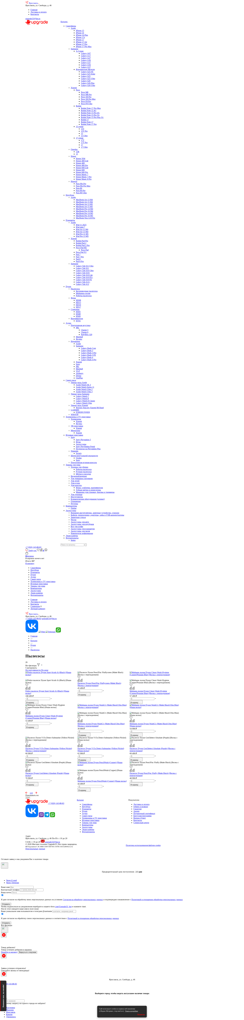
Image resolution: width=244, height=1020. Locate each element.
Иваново (10, 1010)
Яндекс (79, 339)
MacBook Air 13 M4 (84, 200)
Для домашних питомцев (82, 478)
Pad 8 (78, 259)
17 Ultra (84, 147)
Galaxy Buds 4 (87, 357)
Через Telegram (12, 883)
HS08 (78, 314)
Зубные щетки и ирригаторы (88, 490)
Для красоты (76, 485)
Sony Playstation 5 (83, 440)
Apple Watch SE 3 (83, 385)
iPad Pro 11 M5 (82, 234)
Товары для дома (73, 465)
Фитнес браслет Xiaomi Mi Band (90, 408)
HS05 (78, 312)
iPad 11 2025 (81, 225)
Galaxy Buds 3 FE (88, 355)
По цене (44, 670)
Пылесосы (75, 289)
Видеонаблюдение (79, 476)
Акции (136, 811)
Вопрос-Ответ (139, 818)
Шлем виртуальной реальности (84, 456)
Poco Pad (85, 250)
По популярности (33, 670)
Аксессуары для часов (80, 531)
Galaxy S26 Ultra (88, 85)
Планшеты (70, 220)
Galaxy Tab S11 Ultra (84, 266)
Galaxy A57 (86, 67)
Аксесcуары (71, 510)
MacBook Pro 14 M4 (84, 209)
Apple (73, 28)
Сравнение (35, 606)
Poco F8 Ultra (86, 104)
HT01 (78, 321)
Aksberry (79, 373)
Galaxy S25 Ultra (88, 78)
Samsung (74, 49)
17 (82, 145)
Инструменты (77, 497)
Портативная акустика (80, 325)
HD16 (78, 305)
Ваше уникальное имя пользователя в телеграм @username (26, 911)
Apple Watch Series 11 (85, 387)
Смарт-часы (71, 380)
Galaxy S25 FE (87, 72)
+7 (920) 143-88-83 (33, 547)
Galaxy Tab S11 (82, 268)
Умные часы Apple (79, 382)
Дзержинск (11, 1017)
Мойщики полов (83, 293)
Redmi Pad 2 (81, 243)
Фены (73, 298)
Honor (73, 156)
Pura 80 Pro (80, 190)
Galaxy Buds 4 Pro (88, 360)
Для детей (75, 481)
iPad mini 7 (80, 227)
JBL (77, 328)
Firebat (73, 508)
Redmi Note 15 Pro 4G (90, 113)
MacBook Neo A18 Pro (85, 218)
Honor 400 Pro (82, 165)
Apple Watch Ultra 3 (84, 392)
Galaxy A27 (86, 58)
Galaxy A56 (86, 65)
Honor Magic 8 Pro (84, 179)
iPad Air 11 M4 (82, 229)
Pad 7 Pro (80, 257)
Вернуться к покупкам (27, 952)
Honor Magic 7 (82, 174)
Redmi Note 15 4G (88, 110)
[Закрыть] (4, 865)
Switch (78, 453)
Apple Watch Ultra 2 (84, 389)
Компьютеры (71, 506)
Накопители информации (82, 533)
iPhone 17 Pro (81, 44)
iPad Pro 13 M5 (82, 236)
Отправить (6, 904)
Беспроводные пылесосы (87, 291)
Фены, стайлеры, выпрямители (89, 488)
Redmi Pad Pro (82, 241)
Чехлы (73, 520)
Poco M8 (84, 92)
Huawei (74, 181)
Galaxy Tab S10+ (83, 273)
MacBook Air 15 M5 (84, 206)
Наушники (75, 341)
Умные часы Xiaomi (79, 405)
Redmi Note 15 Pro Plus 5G (92, 117)
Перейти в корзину (9, 952)
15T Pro (84, 131)
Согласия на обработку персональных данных (83, 899)
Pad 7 (78, 254)
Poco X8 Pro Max (88, 99)
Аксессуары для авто (80, 522)
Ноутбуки (70, 195)
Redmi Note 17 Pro (89, 124)
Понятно (141, 1015)
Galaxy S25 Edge (88, 74)
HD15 (78, 302)
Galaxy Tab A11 (82, 284)
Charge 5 (84, 330)
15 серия (79, 126)
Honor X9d (80, 158)
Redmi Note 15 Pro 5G (90, 115)
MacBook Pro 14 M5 (84, 213)
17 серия (79, 138)
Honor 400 (80, 163)
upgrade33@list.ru (32, 19)
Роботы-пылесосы (84, 296)
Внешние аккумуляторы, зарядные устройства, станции (95, 513)
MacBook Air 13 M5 (84, 204)
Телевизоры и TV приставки (78, 417)
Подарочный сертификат (144, 813)
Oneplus (74, 149)
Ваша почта (6, 892)
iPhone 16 (80, 33)
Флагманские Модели (85, 69)
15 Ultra (84, 136)
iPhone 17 (80, 40)
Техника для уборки (79, 467)
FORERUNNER (83, 412)
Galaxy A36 (86, 60)
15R (77, 152)
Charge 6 (84, 332)
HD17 (78, 307)
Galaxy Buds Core (88, 348)
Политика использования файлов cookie (143, 845)
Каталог (64, 22)
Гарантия (137, 809)
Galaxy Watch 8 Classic (85, 401)
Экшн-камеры (72, 536)
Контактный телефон (10, 890)
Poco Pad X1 (81, 252)
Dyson (68, 286)
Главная (33, 10)
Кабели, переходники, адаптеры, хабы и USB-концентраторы (97, 515)
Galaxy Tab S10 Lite (84, 275)
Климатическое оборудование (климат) (88, 499)
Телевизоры (76, 419)
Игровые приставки (74, 435)
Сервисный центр (141, 823)
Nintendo (74, 451)
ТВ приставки (77, 426)
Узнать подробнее (131, 1011)
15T (82, 129)
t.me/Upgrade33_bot (63, 906)
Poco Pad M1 (81, 248)
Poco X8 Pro (86, 97)
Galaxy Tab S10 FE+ (84, 277)
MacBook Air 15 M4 (84, 202)
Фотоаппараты (72, 538)
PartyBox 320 (86, 334)
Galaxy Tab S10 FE (84, 280)
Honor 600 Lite (82, 168)
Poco (78, 90)
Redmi (78, 106)
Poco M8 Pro (86, 94)
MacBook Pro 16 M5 (84, 216)
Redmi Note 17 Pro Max (91, 108)
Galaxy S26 (85, 81)
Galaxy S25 (85, 76)
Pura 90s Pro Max (83, 186)
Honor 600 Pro (82, 172)
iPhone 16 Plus (82, 35)
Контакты (34, 14)
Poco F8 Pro (86, 101)
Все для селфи (77, 526)
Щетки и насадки (83, 474)
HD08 (78, 300)
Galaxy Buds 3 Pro (88, 353)
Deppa (78, 376)
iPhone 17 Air (81, 42)
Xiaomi (74, 88)
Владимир (10, 1008)
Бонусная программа (142, 816)
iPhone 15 (80, 30)
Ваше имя (5, 887)
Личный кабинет (37, 609)
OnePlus (79, 378)
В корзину (29, 563)
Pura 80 (79, 188)
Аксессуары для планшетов (83, 529)
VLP (78, 371)
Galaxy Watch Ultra (84, 403)
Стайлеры (75, 309)
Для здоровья (76, 494)
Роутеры (74, 504)
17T (82, 140)
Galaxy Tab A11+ (83, 282)
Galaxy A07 (86, 53)
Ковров (9, 1014)
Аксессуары (81, 444)
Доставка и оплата (38, 12)
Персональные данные (35, 849)
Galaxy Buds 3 (87, 350)
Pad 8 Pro (80, 261)
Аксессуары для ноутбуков (82, 524)
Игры (78, 442)
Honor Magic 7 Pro (84, 177)
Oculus (79, 458)
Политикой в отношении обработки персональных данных (157, 899)
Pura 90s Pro (81, 184)
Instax (73, 540)
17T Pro (84, 142)
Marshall (79, 337)
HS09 (78, 316)
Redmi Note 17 (87, 122)
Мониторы (75, 430)
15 (82, 133)
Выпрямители (77, 318)
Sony (78, 364)
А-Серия (79, 51)
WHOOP (74, 414)
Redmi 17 (85, 120)
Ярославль (33, 3)
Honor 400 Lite (82, 161)
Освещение (76, 501)
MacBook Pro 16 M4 (84, 211)
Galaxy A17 (86, 56)
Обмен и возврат (140, 807)
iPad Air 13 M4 (82, 232)
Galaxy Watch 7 (82, 396)
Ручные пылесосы (84, 472)
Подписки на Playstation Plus (88, 449)
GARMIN (75, 410)
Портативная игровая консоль (84, 462)
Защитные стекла (78, 517)
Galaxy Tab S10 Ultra (85, 270)
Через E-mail (11, 880)
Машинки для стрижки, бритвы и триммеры (95, 492)
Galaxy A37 (86, 62)
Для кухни (75, 483)
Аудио (68, 323)
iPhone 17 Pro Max (84, 46)
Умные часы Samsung (80, 394)
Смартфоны (71, 26)
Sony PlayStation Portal (85, 446)
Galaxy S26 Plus (87, 83)
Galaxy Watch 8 (82, 398)
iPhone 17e (80, 37)
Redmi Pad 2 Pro (83, 245)
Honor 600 (80, 170)
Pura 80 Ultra (81, 193)
